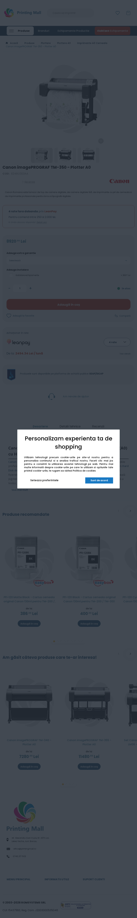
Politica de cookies (84, 471)
